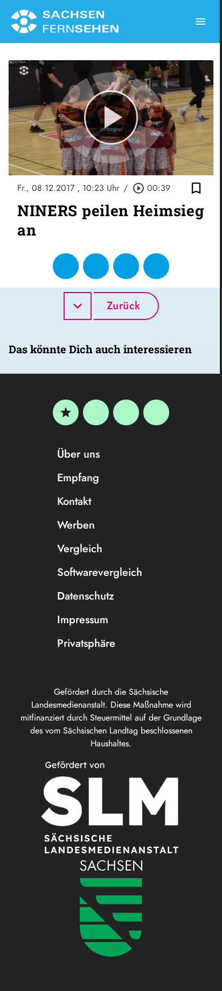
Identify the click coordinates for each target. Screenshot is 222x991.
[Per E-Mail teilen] (156, 266)
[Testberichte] (66, 412)
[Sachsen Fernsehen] (64, 21)
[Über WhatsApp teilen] (126, 266)
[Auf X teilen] (96, 266)
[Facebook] (96, 412)
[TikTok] (156, 412)
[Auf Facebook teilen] (66, 266)
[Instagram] (126, 412)
